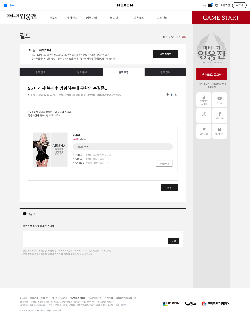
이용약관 (44, 297)
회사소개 (23, 297)
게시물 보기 (164, 163)
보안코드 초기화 (203, 99)
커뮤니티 (173, 36)
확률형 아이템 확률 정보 (126, 297)
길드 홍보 (82, 72)
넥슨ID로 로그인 (212, 74)
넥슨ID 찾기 (204, 83)
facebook (171, 94)
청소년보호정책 (94, 297)
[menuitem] (53, 17)
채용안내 (34, 297)
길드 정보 (165, 72)
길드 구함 (124, 72)
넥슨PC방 (109, 297)
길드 (184, 36)
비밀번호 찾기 (219, 83)
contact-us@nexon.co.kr (36, 304)
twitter (176, 94)
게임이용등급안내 (59, 297)
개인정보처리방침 (77, 297)
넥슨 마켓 (219, 131)
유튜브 (219, 99)
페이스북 (219, 115)
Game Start (221, 17)
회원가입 (212, 87)
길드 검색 (40, 72)
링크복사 (167, 94)
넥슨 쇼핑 (203, 131)
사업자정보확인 (121, 304)
